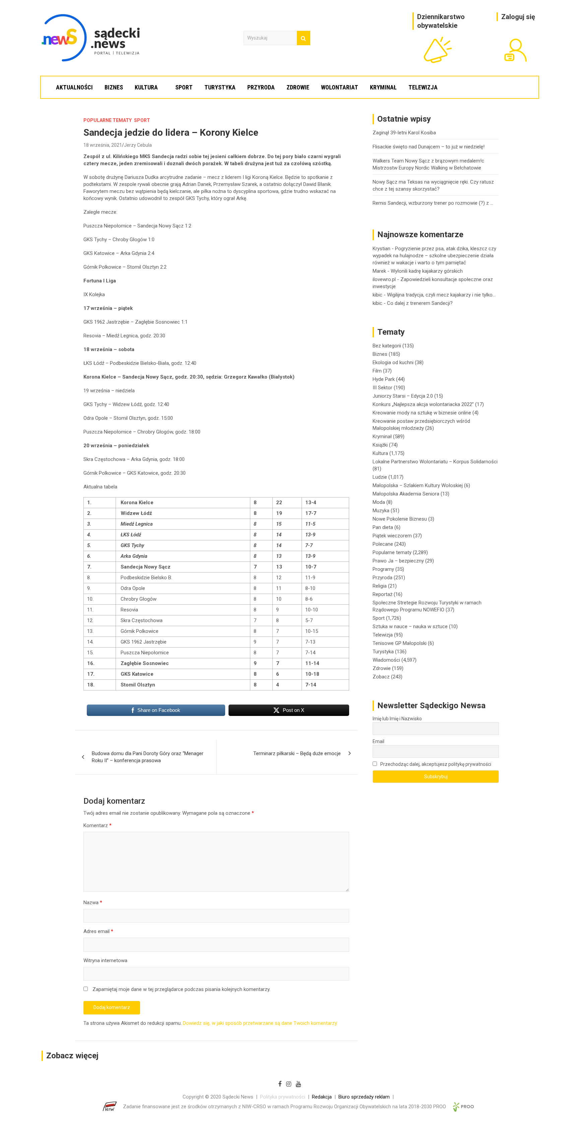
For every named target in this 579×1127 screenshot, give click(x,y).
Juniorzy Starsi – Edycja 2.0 (403, 396)
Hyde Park (384, 379)
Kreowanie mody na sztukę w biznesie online (422, 413)
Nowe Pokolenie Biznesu (400, 519)
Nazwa (92, 903)
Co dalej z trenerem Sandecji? (420, 303)
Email (378, 741)
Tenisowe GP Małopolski (400, 643)
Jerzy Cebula (138, 145)
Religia (380, 586)
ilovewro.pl (384, 279)
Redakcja (322, 1097)
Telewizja (423, 87)
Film (377, 371)
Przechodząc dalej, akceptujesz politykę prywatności (435, 764)
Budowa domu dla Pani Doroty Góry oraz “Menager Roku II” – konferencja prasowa (147, 757)
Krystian (381, 249)
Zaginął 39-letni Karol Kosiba (404, 133)
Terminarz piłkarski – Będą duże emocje (297, 753)
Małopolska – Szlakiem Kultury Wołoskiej (418, 485)
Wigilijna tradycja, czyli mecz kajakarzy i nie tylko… (441, 295)
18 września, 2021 (102, 145)
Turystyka (220, 87)
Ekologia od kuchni (393, 362)
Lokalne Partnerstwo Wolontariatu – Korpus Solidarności (435, 462)
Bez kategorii (387, 346)
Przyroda (261, 87)
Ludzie (380, 477)
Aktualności (74, 87)
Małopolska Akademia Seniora (406, 494)
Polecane (383, 544)
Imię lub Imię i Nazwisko (397, 718)
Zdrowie (297, 87)
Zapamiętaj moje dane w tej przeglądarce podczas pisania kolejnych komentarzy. (181, 989)
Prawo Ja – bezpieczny (398, 561)
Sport (184, 87)
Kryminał (383, 87)
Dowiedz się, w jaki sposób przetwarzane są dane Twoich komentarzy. (260, 1023)
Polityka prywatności (282, 1097)
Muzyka (381, 511)
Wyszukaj (303, 38)
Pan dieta (383, 527)
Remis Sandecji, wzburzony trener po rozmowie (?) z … (433, 203)
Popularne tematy (107, 120)
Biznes (114, 87)
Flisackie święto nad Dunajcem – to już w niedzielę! (429, 147)
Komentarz (97, 825)
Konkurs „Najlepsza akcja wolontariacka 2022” (423, 404)
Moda (379, 502)
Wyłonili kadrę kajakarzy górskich (427, 271)
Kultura (146, 87)
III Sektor (382, 388)
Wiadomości (386, 660)
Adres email (98, 931)
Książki (380, 445)
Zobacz (381, 677)
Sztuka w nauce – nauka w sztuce (410, 626)
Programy (383, 569)
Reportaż (382, 594)
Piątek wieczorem (392, 536)
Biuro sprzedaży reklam (364, 1097)
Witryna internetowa (105, 960)
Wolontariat (339, 87)
